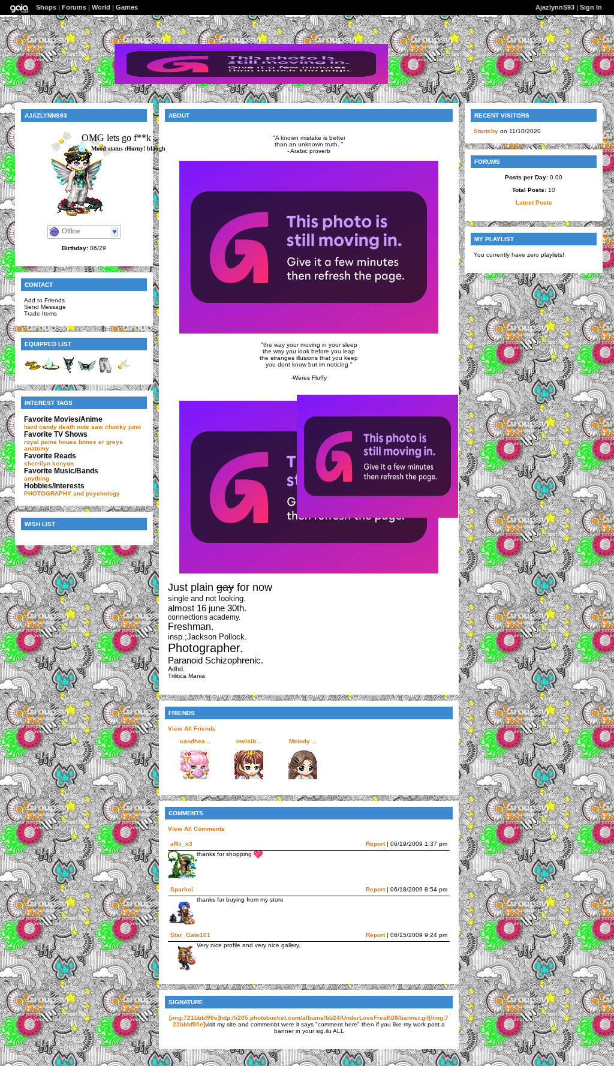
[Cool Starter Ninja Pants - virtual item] (105, 372)
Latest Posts (534, 202)
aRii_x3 (181, 843)
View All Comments (196, 828)
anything (36, 478)
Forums (74, 7)
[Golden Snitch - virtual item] (123, 372)
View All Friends (192, 728)
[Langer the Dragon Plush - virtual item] (69, 372)
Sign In (591, 7)
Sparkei (181, 889)
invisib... (248, 741)
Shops (46, 7)
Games (127, 7)
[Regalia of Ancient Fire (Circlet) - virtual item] (51, 372)
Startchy (486, 131)
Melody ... (303, 741)
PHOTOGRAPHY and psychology (72, 493)
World (101, 7)
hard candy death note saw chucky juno (82, 427)
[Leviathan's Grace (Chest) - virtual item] (87, 372)
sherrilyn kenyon (49, 463)
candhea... (195, 741)
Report (375, 843)
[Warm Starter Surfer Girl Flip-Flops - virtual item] (33, 372)
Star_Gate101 (190, 935)
